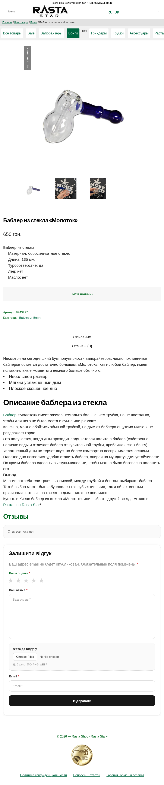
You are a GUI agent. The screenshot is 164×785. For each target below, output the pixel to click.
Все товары (21, 22)
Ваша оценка (19, 573)
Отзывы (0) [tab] (82, 346)
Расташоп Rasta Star (21, 505)
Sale (31, 33)
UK (116, 12)
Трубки (118, 33)
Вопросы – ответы (86, 775)
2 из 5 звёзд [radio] (18, 580)
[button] (138, 53)
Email (14, 676)
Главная (7, 22)
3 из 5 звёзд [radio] (26, 580)
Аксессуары (139, 33)
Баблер (9, 415)
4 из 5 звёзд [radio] (33, 580)
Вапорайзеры (51, 33)
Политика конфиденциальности (43, 775)
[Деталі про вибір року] (82, 755)
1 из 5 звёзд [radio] (10, 580)
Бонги (33, 22)
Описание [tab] (82, 337)
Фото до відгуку (25, 649)
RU (110, 12)
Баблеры (25, 317)
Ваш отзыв (18, 590)
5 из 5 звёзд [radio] (41, 580)
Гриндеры (99, 33)
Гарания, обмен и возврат (125, 775)
